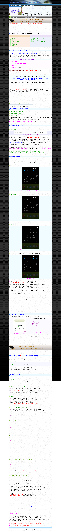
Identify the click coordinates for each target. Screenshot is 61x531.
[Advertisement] (30, 28)
